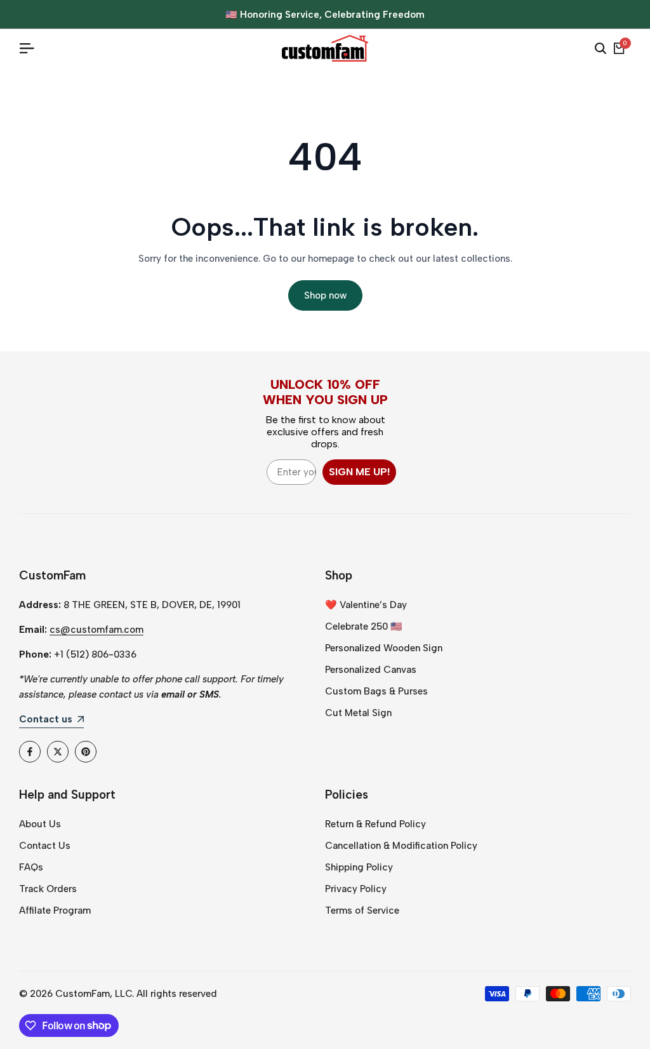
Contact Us (44, 845)
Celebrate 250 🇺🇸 (363, 626)
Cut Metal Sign (358, 713)
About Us (40, 824)
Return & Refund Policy (375, 824)
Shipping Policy (359, 867)
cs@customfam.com (96, 629)
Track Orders (48, 889)
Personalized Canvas (370, 669)
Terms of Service (362, 910)
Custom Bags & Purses (376, 691)
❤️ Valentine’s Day (366, 605)
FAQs (31, 867)
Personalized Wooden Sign (383, 648)
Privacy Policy (356, 889)
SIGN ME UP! (359, 472)
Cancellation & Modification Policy (401, 845)
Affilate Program (55, 910)
